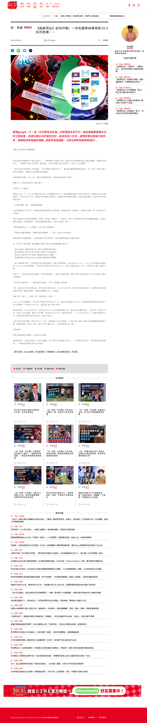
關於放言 (56, 6)
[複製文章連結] (30, 50)
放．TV (49, 3)
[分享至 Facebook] (12, 50)
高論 (35, 6)
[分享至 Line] (18, 50)
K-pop (57, 3)
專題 (22, 3)
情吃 (35, 3)
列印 (106, 123)
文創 (28, 3)
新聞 (22, 6)
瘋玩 (41, 3)
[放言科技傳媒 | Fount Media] (12, 5)
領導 (28, 6)
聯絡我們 (102, 717)
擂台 (48, 6)
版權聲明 (91, 717)
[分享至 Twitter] (24, 50)
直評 (41, 6)
